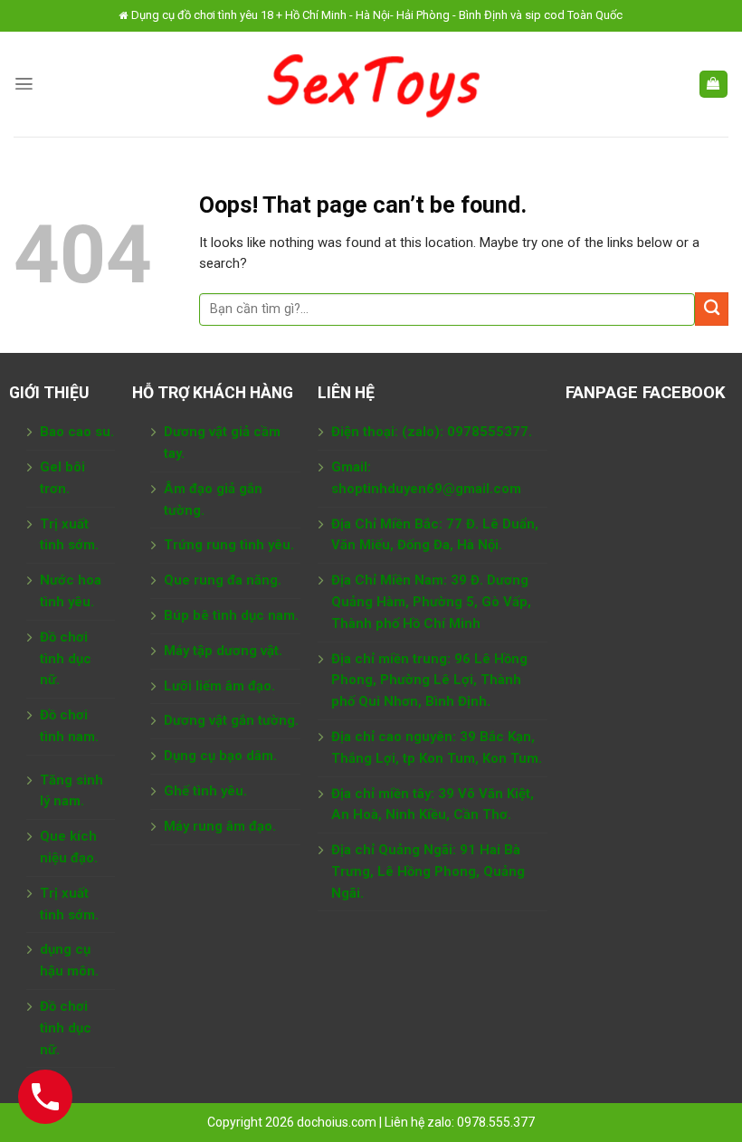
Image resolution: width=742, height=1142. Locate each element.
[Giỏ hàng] (713, 85)
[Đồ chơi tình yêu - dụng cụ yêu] (371, 84)
